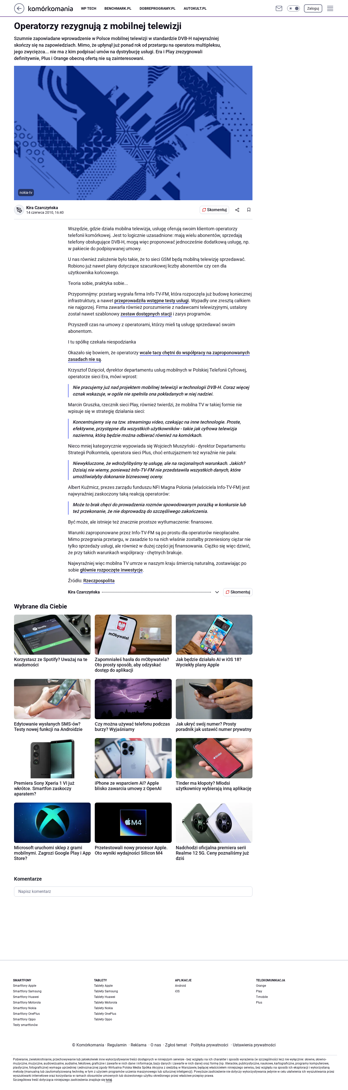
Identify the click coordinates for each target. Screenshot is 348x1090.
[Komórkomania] (54, 8)
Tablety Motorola (105, 1002)
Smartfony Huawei (26, 997)
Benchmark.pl (117, 8)
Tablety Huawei (104, 997)
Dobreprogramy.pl (158, 8)
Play (259, 991)
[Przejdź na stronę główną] (19, 12)
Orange (261, 985)
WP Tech (88, 8)
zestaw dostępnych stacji (146, 313)
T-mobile (262, 997)
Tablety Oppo (103, 1019)
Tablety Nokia (103, 1008)
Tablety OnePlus (105, 1014)
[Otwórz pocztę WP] (279, 8)
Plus (259, 1002)
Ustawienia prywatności (253, 1045)
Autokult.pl (195, 8)
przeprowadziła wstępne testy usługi (151, 300)
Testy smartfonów (25, 1025)
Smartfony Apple (24, 985)
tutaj (109, 1080)
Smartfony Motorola (27, 1002)
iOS (177, 991)
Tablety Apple (103, 985)
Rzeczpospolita (99, 580)
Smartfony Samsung (27, 991)
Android (180, 985)
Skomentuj (217, 209)
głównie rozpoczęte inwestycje (111, 570)
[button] (293, 8)
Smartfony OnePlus (26, 1014)
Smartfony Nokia (24, 1008)
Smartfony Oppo (24, 1019)
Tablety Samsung (106, 991)
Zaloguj (313, 8)
